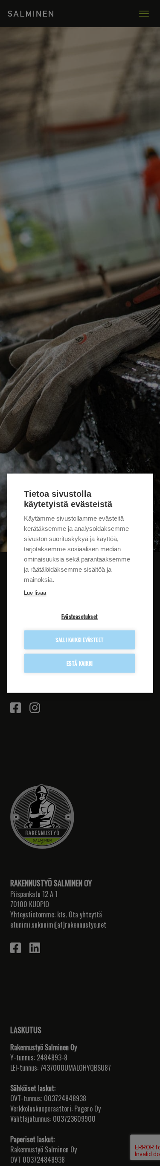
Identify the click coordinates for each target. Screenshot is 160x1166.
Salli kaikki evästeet (79, 639)
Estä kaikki (80, 663)
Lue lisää (35, 592)
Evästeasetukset (79, 616)
